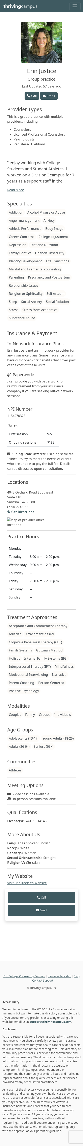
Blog (77, 976)
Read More (15, 190)
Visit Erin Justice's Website (27, 883)
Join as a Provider (59, 976)
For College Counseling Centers (24, 976)
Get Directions (22, 512)
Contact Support (42, 980)
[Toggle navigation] (75, 6)
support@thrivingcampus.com (50, 1022)
